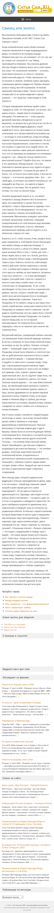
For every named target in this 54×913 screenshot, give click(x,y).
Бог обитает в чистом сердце (19, 597)
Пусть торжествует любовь (18, 607)
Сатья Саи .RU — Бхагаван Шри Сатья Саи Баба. (32, 905)
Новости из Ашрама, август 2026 (18, 684)
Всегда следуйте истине (16, 600)
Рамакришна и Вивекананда (16, 720)
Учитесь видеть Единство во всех (21, 611)
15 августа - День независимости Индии (21, 702)
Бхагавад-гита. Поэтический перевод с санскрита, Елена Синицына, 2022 (26, 846)
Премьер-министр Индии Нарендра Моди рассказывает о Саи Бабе (22, 869)
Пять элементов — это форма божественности (27, 604)
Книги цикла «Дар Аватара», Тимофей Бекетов (25, 785)
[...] (17, 696)
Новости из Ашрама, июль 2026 (17, 759)
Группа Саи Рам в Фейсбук (14, 627)
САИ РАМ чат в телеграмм (14, 624)
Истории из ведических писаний (17, 741)
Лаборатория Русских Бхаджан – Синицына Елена (27, 803)
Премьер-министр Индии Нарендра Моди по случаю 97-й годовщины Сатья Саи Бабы (23, 823)
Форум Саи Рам (10, 630)
